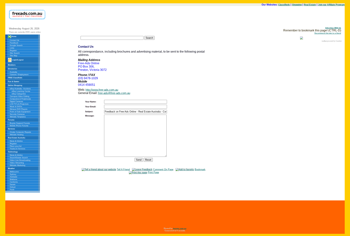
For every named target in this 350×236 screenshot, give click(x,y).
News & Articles (16, 141)
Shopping (297, 4)
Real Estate (310, 4)
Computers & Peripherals (20, 99)
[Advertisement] (274, 18)
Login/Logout (17, 60)
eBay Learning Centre (21, 91)
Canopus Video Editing (19, 96)
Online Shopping (15, 85)
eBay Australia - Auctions (20, 89)
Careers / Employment (19, 75)
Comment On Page (163, 169)
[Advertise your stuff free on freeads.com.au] (27, 11)
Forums (11, 120)
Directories (12, 69)
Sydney (13, 174)
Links (12, 48)
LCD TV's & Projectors (19, 104)
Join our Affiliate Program (331, 4)
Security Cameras (17, 114)
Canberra (14, 182)
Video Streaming (17, 163)
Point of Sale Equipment (20, 112)
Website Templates (18, 117)
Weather (11, 168)
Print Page (153, 172)
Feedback (14, 43)
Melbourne (14, 172)
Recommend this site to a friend (327, 33)
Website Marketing (17, 165)
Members (11, 65)
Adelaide (13, 177)
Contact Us (14, 40)
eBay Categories (19, 94)
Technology (13, 152)
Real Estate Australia (16, 138)
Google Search (16, 45)
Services (11, 129)
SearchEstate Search (19, 158)
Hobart (12, 187)
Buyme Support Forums (20, 123)
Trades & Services (17, 149)
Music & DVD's (16, 106)
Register (13, 50)
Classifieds (284, 4)
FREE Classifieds (15, 78)
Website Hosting (17, 135)
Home (13, 36)
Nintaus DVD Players (18, 109)
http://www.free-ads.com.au (101, 89)
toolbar (324, 41)
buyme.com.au (179, 228)
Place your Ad (16, 146)
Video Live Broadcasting (20, 160)
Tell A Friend (123, 169)
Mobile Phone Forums (19, 126)
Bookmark (200, 169)
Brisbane (13, 179)
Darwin (12, 184)
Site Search (15, 53)
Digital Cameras (16, 101)
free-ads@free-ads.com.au (114, 93)
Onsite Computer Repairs (20, 132)
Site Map (13, 56)
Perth (12, 190)
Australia (13, 72)
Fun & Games (13, 81)
